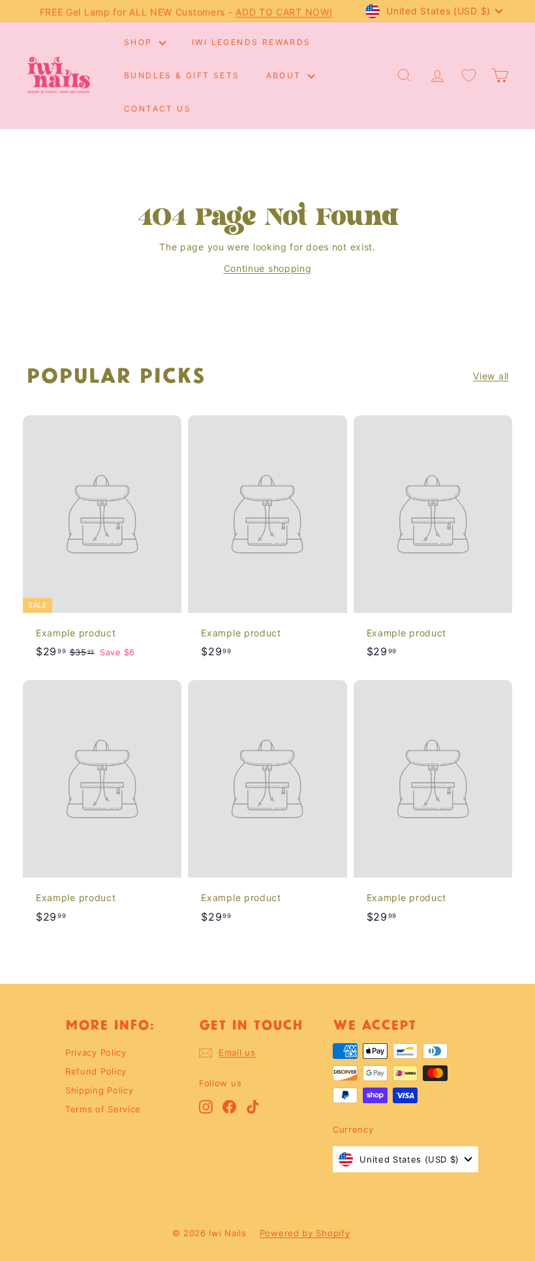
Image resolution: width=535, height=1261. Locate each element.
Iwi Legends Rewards (251, 42)
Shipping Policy (99, 1090)
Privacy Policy (96, 1052)
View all (491, 375)
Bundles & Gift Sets (182, 75)
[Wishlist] (468, 75)
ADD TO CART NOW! (284, 10)
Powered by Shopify (305, 1233)
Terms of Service (103, 1109)
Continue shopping (268, 268)
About (285, 75)
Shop (140, 42)
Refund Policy (96, 1071)
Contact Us (157, 108)
